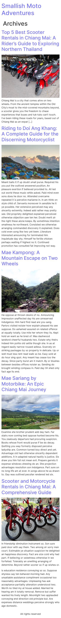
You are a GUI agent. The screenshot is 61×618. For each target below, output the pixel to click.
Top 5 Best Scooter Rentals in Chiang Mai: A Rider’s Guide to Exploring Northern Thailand (30, 40)
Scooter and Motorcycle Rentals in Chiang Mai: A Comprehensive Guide (28, 486)
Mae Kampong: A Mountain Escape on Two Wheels (29, 258)
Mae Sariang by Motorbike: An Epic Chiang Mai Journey (23, 383)
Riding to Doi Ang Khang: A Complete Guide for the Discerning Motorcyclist (29, 133)
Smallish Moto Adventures (21, 9)
